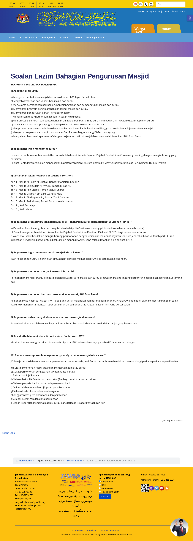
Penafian (91, 530)
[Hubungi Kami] (146, 4)
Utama (11, 37)
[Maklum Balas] (141, 4)
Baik (103, 484)
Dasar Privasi (77, 530)
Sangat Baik (107, 481)
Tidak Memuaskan (110, 491)
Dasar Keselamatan (109, 530)
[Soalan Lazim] (135, 4)
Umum (165, 28)
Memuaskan (107, 488)
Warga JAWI (139, 30)
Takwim (77, 37)
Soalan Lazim (9, 432)
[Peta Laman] (151, 4)
